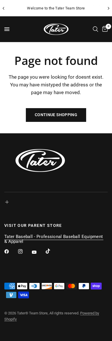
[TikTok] (52, 251)
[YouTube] (38, 252)
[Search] (95, 29)
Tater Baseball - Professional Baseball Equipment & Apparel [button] (53, 236)
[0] (104, 29)
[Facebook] (10, 251)
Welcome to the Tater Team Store (56, 8)
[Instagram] (24, 251)
